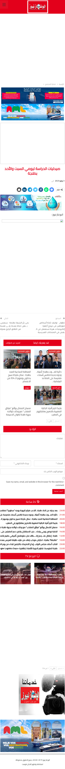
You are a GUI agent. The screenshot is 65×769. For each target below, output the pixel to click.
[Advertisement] (32, 47)
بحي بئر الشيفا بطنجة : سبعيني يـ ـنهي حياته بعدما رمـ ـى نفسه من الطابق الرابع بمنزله (14, 326)
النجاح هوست (26, 764)
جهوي (27, 387)
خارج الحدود (56, 387)
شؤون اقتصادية (54, 351)
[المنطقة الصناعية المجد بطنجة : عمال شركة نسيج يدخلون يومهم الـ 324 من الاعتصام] (17, 359)
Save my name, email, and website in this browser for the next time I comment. (35, 483)
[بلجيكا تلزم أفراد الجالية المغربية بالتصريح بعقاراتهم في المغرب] (48, 395)
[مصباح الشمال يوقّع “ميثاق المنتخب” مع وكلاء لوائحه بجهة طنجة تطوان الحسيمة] (17, 395)
